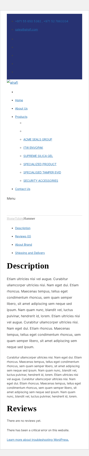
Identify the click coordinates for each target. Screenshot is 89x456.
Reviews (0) (23, 236)
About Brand (23, 244)
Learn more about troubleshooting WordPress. (38, 439)
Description (22, 228)
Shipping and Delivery (30, 253)
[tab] (48, 228)
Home (11, 218)
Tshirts (19, 218)
